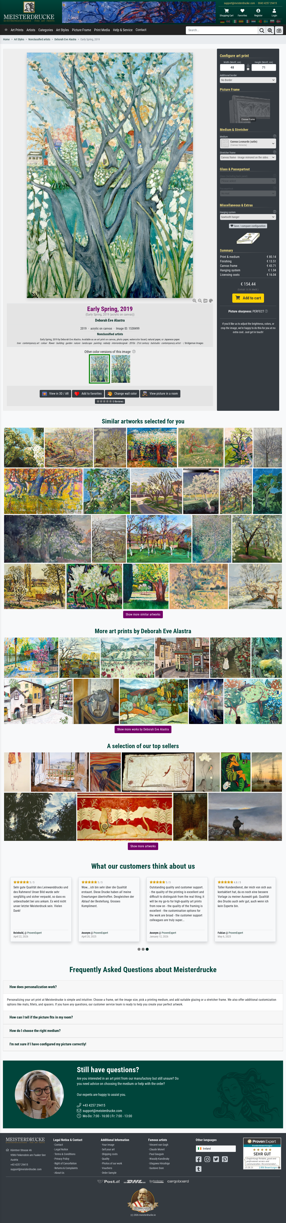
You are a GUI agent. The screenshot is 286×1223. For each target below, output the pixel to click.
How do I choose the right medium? (35, 1030)
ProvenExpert (34, 933)
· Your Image (107, 1144)
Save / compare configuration (249, 225)
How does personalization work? (33, 987)
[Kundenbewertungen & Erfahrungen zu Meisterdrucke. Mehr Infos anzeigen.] (262, 1153)
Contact (141, 30)
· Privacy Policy (61, 1158)
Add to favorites (90, 393)
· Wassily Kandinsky (158, 1158)
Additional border (228, 75)
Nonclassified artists (39, 39)
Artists (30, 30)
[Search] (262, 30)
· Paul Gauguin (156, 1154)
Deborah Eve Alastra (65, 39)
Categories (45, 30)
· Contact (58, 1144)
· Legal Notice (60, 1149)
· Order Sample (109, 1173)
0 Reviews (117, 401)
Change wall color (124, 393)
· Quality (105, 1158)
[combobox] (248, 80)
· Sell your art (108, 1149)
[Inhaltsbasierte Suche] (270, 30)
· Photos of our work (111, 1163)
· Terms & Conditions (64, 1154)
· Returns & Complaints (65, 1168)
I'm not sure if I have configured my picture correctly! (48, 1044)
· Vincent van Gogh (158, 1144)
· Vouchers (106, 1168)
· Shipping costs (109, 1154)
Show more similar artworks (143, 614)
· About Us (58, 1173)
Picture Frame (81, 30)
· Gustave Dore (156, 1168)
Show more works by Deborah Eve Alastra (143, 729)
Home (6, 39)
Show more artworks (143, 846)
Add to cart (250, 298)
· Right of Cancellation (65, 1163)
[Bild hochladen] (279, 30)
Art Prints (17, 30)
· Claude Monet (156, 1149)
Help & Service (122, 30)
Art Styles (62, 30)
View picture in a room (162, 393)
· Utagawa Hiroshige (159, 1163)
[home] (6, 30)
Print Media (102, 30)
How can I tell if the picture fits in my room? (41, 1017)
